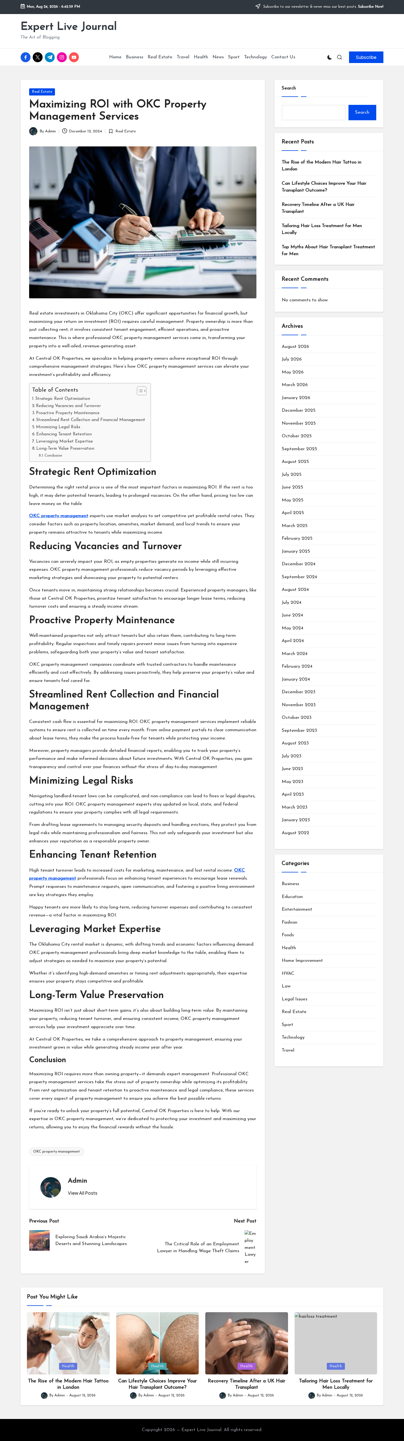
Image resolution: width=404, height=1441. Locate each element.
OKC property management (56, 1151)
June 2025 (292, 487)
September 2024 (299, 577)
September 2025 (299, 449)
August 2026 (295, 346)
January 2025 (296, 551)
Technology (293, 1037)
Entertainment (297, 909)
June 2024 (292, 615)
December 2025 (299, 410)
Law (286, 986)
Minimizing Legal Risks (58, 427)
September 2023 (299, 730)
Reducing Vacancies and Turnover (68, 406)
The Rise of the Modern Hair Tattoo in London (321, 166)
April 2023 (293, 794)
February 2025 (297, 538)
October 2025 (297, 436)
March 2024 (295, 653)
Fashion (289, 922)
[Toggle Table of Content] (139, 390)
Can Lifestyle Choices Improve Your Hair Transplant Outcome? (324, 187)
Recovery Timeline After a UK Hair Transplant (318, 208)
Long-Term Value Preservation (65, 448)
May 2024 (292, 628)
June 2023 (292, 768)
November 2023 (299, 705)
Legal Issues (294, 999)
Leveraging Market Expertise (64, 441)
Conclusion (53, 455)
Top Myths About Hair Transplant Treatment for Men (328, 250)
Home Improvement (302, 960)
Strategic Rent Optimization (62, 399)
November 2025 (299, 423)
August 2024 (295, 589)
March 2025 (295, 525)
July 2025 (291, 474)
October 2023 (297, 717)
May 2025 (292, 500)
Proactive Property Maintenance (67, 413)
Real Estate (42, 92)
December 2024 (299, 564)
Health (289, 948)
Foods (288, 935)
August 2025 (295, 461)
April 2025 (293, 513)
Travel (288, 1050)
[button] (366, 57)
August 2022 (295, 833)
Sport (287, 1024)
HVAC (288, 973)
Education (292, 896)
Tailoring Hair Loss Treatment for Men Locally (322, 229)
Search (289, 88)
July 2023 (291, 756)
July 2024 (291, 602)
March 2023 (295, 807)
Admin (77, 1181)
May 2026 (293, 372)
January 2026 (296, 397)
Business (290, 883)
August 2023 (295, 743)
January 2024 (296, 679)
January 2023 (296, 820)
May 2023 (292, 781)
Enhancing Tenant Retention (64, 434)
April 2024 (293, 640)
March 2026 (295, 385)
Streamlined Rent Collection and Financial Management (90, 420)
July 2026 (292, 359)
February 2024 (297, 666)
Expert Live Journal (69, 26)
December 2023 (299, 692)
